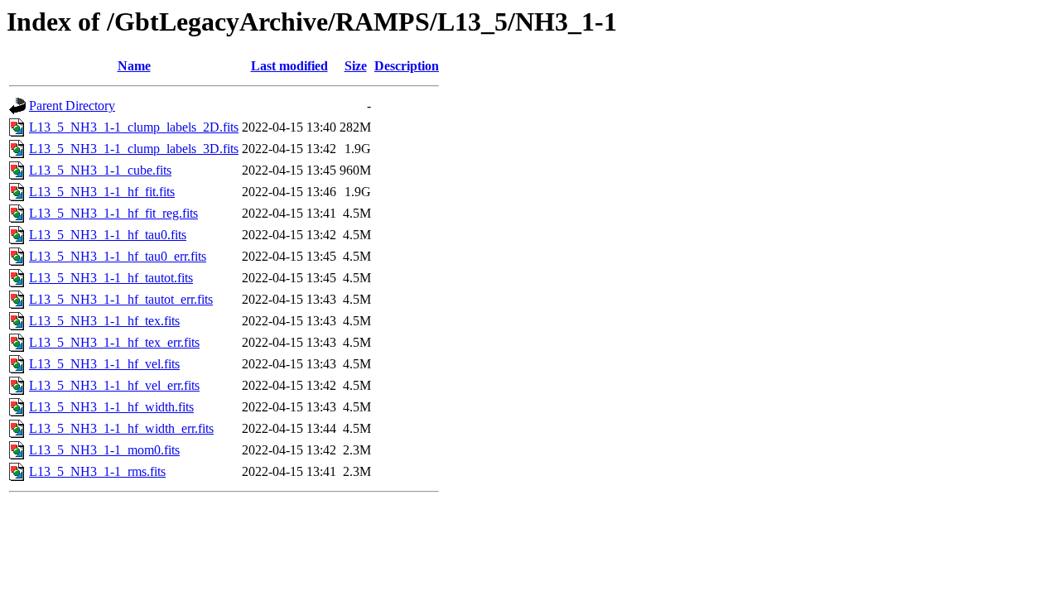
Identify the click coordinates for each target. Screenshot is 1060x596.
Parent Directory (72, 106)
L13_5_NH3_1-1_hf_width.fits (111, 407)
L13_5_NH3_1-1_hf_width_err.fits (121, 428)
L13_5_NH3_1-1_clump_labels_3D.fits (133, 149)
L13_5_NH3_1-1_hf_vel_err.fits (114, 385)
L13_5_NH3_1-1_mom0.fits (104, 450)
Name (134, 66)
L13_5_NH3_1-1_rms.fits (97, 471)
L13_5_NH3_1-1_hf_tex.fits (104, 321)
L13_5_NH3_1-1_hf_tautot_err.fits (121, 299)
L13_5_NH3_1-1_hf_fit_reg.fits (113, 213)
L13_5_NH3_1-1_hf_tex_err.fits (114, 342)
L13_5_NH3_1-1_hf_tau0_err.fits (117, 256)
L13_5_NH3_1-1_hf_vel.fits (104, 364)
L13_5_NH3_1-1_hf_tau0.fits (107, 235)
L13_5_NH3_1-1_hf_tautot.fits (111, 278)
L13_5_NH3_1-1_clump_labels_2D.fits (133, 127)
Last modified (289, 66)
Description (406, 66)
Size (355, 66)
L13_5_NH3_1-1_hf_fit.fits (102, 192)
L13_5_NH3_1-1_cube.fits (100, 170)
